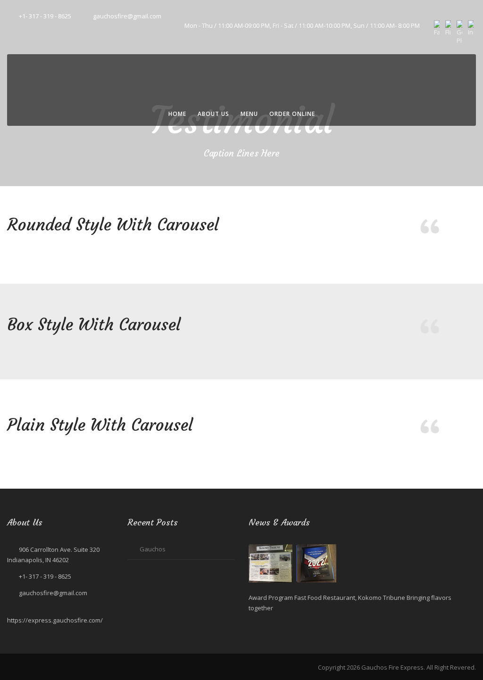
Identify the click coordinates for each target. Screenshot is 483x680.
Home (177, 114)
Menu (249, 114)
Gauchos (153, 549)
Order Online (292, 114)
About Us (213, 114)
